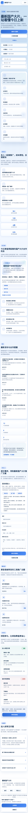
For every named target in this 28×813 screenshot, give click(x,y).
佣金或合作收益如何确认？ (8, 760)
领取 (25, 608)
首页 (5, 790)
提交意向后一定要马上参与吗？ (9, 738)
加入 (25, 591)
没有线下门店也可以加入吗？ (9, 768)
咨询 (25, 625)
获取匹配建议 (14, 714)
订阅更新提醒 (14, 36)
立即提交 (15, 805)
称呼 (3, 516)
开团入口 (18, 790)
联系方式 (4, 523)
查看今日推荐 (14, 31)
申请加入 (15, 40)
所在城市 (4, 530)
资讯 (11, 790)
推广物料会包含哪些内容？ (8, 752)
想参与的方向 (5, 536)
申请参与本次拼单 (6, 295)
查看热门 (15, 809)
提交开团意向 (14, 553)
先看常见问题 (14, 558)
